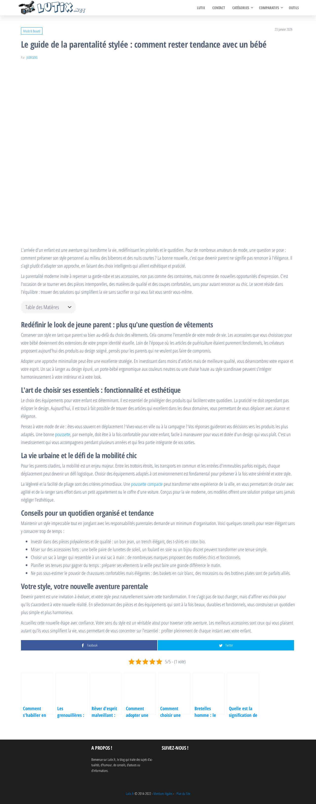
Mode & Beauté (31, 31)
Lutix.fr (130, 793)
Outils (294, 7)
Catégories (240, 7)
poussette (62, 434)
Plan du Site (183, 793)
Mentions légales (163, 793)
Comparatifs (269, 7)
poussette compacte (147, 484)
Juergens (32, 57)
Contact (218, 7)
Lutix (201, 7)
